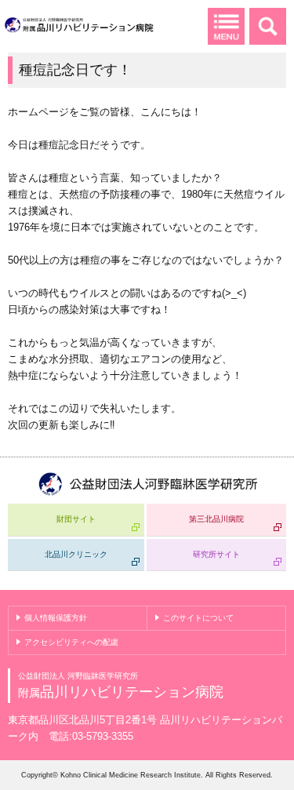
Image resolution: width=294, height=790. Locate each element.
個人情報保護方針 (55, 617)
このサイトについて (198, 617)
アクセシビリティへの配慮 (71, 642)
